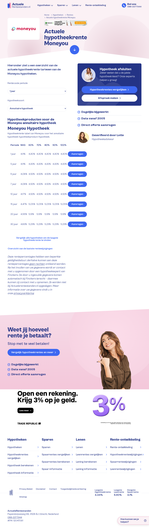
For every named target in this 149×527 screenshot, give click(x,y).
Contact (53, 489)
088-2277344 (15, 517)
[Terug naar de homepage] (19, 5)
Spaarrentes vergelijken (56, 454)
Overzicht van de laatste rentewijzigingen (30, 248)
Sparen (61, 5)
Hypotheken (43, 5)
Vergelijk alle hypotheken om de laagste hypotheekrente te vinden (37, 239)
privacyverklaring (24, 293)
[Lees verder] (74, 49)
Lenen (75, 5)
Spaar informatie (52, 469)
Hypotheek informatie (21, 472)
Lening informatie (86, 469)
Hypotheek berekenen (21, 465)
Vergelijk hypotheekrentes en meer (32, 352)
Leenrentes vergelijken (89, 454)
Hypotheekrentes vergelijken (108, 89)
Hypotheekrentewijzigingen (125, 454)
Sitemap (23, 497)
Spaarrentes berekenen (56, 461)
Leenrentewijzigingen (122, 469)
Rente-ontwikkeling (95, 5)
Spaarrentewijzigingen (123, 461)
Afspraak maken (108, 98)
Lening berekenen (86, 461)
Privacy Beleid (25, 489)
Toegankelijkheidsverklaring (73, 489)
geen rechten (37, 263)
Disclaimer (41, 489)
